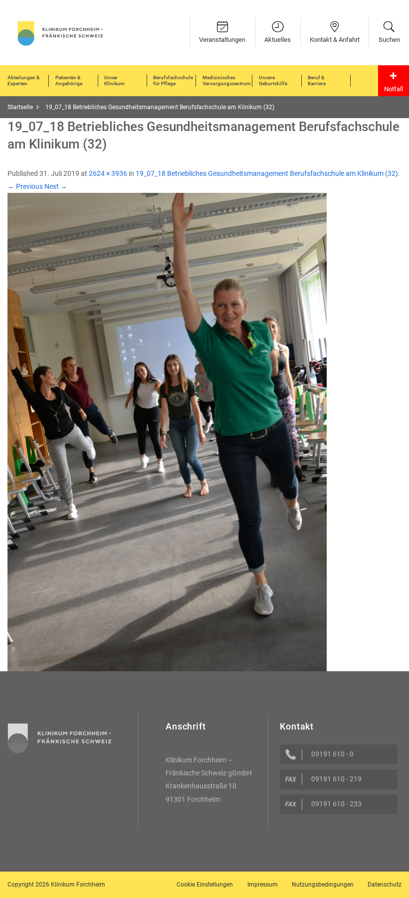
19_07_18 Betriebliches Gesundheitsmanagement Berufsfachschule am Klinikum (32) (267, 173)
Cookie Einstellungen (205, 884)
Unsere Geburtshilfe (273, 80)
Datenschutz (385, 884)
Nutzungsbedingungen (323, 884)
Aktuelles (277, 39)
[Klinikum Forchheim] (60, 32)
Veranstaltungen (222, 39)
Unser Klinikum (114, 80)
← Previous (25, 186)
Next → (55, 186)
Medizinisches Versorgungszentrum (227, 80)
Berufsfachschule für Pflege (173, 80)
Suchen (389, 39)
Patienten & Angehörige (68, 80)
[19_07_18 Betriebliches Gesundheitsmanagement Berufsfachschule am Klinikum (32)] (167, 432)
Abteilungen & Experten (23, 80)
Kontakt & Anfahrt (335, 39)
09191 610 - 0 (332, 754)
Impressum (262, 884)
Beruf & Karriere (317, 80)
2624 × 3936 (108, 173)
